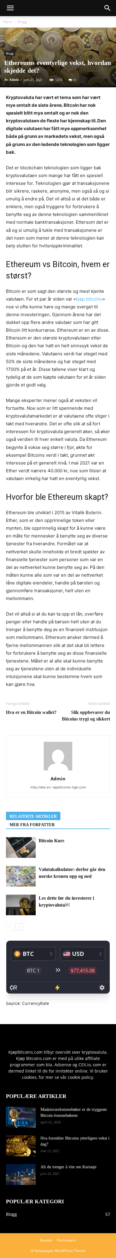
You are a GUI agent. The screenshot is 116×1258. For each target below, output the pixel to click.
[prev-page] (9, 927)
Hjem (7, 21)
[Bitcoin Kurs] (21, 847)
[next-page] (19, 927)
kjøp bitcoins (89, 299)
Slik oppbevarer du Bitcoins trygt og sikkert (86, 715)
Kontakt (46, 1240)
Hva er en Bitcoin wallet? (31, 712)
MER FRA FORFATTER (32, 825)
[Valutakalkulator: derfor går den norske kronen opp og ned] (21, 876)
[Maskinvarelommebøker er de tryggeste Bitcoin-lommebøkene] (21, 1117)
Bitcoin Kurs (51, 840)
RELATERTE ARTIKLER (33, 816)
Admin (14, 79)
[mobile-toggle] (10, 8)
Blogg (22, 21)
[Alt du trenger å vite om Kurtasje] (21, 1174)
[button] (107, 8)
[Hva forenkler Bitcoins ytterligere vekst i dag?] (21, 1145)
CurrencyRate (35, 1003)
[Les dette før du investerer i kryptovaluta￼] (21, 905)
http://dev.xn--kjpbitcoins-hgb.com (58, 787)
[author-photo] (58, 770)
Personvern (66, 1240)
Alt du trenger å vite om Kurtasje (68, 1167)
